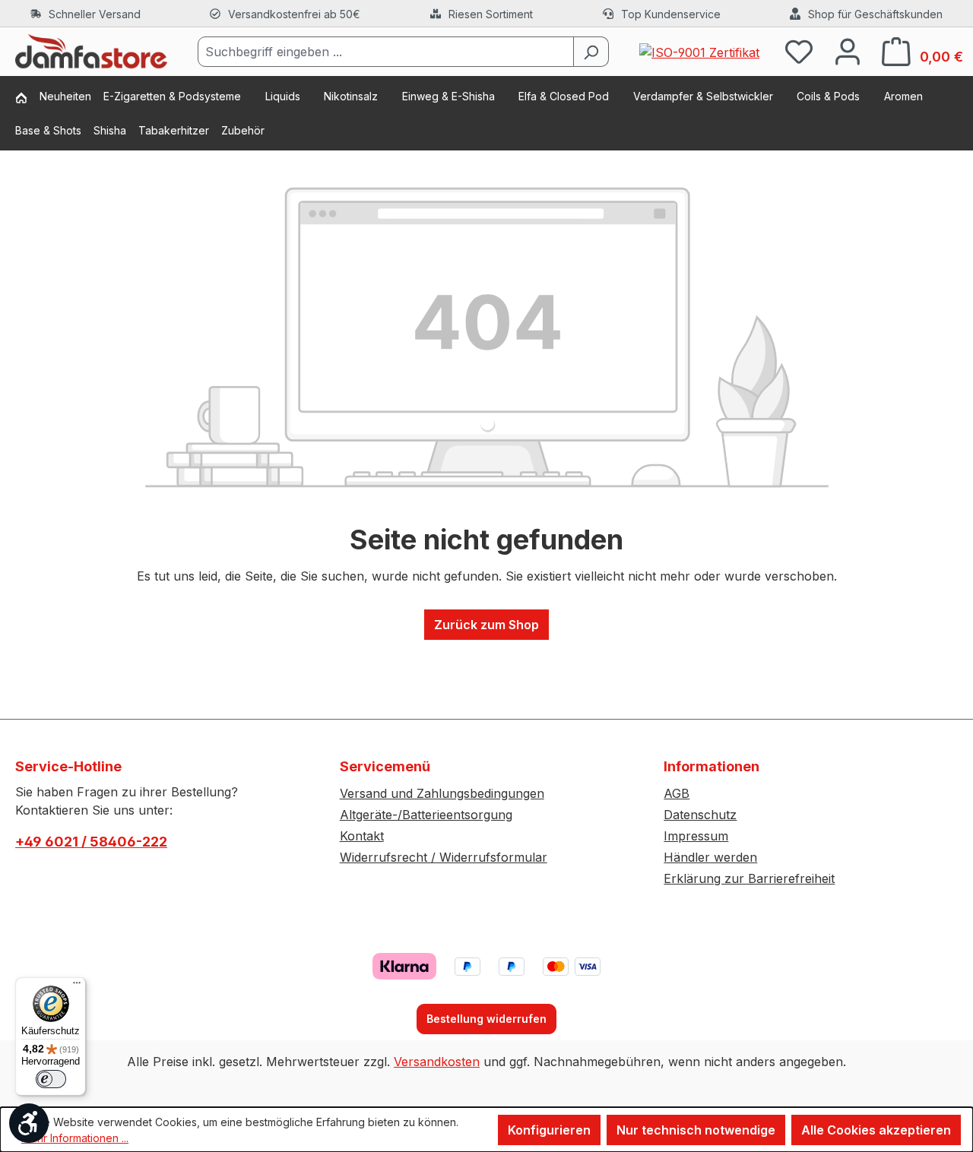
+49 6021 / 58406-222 (91, 842)
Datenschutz (700, 814)
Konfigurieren (549, 1130)
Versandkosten (437, 1061)
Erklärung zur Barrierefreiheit (749, 878)
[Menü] (77, 986)
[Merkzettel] (799, 51)
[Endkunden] (27, 99)
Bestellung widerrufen (486, 1018)
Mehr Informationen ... (74, 1137)
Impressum (696, 835)
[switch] (51, 1079)
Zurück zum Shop (486, 624)
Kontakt (362, 835)
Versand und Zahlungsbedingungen (442, 793)
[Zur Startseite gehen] (91, 51)
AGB (676, 793)
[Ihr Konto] (847, 51)
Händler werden (710, 857)
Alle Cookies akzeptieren (876, 1130)
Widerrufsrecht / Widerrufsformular (443, 857)
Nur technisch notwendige (695, 1130)
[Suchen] (591, 51)
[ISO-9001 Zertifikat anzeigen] (699, 51)
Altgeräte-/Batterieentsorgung (426, 814)
